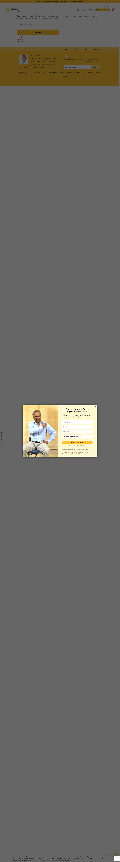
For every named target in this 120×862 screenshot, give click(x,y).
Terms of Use (74, 452)
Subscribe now (77, 443)
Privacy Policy (66, 452)
